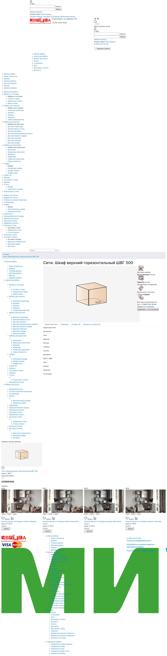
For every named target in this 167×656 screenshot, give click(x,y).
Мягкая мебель (39, 54)
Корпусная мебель (41, 56)
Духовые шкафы (14, 244)
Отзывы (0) (76, 324)
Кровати (11, 113)
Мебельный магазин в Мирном (62, 635)
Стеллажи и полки (11, 180)
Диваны (7, 79)
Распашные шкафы (15, 168)
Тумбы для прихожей (16, 159)
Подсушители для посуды (14, 216)
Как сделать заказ (58, 629)
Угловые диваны (10, 81)
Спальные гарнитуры (16, 110)
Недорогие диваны (58, 653)
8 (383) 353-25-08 (101, 44)
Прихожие (12, 150)
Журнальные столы (11, 191)
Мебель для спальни (11, 106)
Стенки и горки (14, 99)
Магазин (50, 610)
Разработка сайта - (140, 551)
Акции (36, 61)
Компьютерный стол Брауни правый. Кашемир (143, 521)
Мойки (6, 204)
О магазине (38, 63)
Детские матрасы (14, 138)
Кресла (6, 86)
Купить (8, 519)
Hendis (3, 526)
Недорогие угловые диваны (61, 644)
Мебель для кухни (41, 58)
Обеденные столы (14, 230)
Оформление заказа (67, 16)
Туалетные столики (15, 189)
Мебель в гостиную (11, 94)
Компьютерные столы (16, 129)
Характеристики (51, 324)
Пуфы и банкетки (10, 76)
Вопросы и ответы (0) (92, 324)
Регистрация (46, 14)
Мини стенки (13, 103)
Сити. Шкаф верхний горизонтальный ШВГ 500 (21, 257)
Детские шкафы (14, 143)
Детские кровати (14, 131)
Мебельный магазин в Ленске (62, 633)
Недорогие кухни (57, 649)
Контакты (37, 70)
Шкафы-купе (12, 173)
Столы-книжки (13, 232)
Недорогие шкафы (58, 646)
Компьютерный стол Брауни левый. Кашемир (18, 521)
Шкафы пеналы (13, 170)
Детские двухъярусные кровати (20, 133)
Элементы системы (58, 638)
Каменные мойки (14, 211)
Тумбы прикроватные (16, 120)
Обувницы (11, 157)
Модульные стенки (15, 101)
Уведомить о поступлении (148, 309)
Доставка (54, 626)
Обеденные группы (11, 223)
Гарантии (54, 631)
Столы (6, 184)
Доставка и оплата (41, 68)
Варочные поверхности (17, 242)
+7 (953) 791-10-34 (148, 304)
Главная (6, 254)
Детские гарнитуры (15, 126)
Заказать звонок (103, 49)
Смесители (8, 214)
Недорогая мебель (54, 642)
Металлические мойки (16, 209)
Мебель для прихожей (12, 145)
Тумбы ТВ (7, 175)
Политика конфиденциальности (139, 541)
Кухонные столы (10, 225)
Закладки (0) (48, 16)
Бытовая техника (10, 237)
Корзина (56, 16)
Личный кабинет (36, 16)
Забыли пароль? (36, 12)
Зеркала (7, 182)
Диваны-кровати (10, 88)
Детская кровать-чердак (17, 136)
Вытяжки (11, 246)
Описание (64, 324)
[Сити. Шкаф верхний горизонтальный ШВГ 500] (88, 294)
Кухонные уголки (10, 221)
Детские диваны (10, 83)
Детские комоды (14, 140)
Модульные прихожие (16, 152)
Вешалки (11, 154)
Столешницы (9, 202)
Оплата (53, 624)
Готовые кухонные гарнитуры (15, 200)
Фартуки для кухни (11, 218)
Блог (35, 65)
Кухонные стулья (10, 235)
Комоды (11, 115)
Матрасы (11, 117)
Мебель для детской (12, 122)
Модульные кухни (10, 198)
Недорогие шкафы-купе (60, 651)
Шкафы (6, 164)
